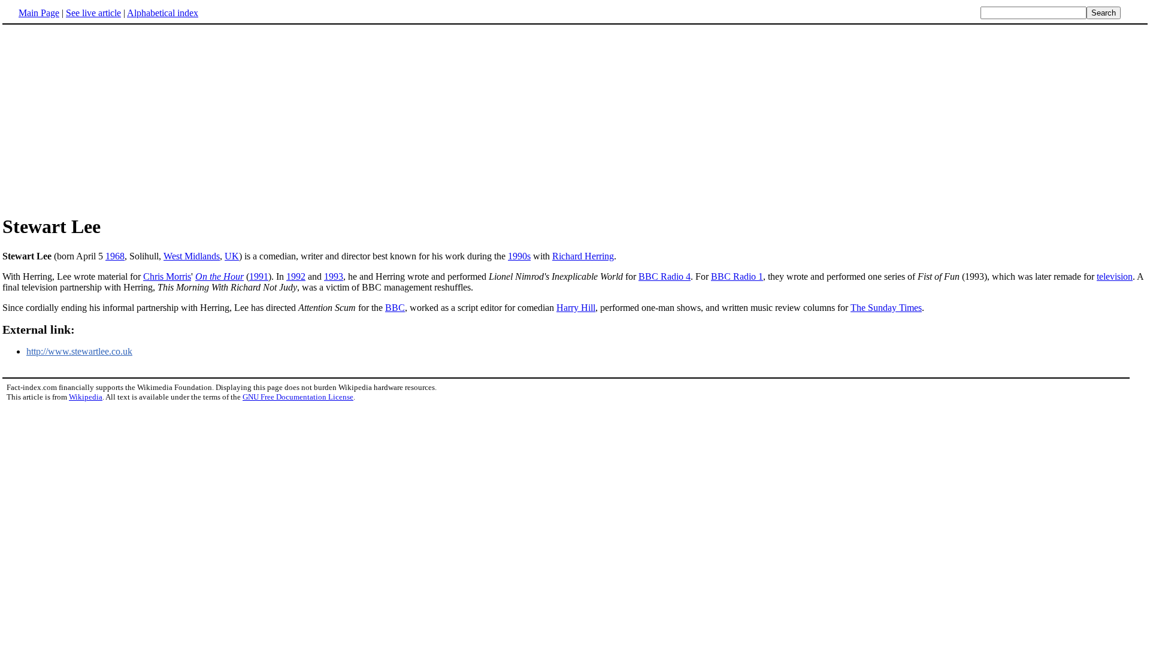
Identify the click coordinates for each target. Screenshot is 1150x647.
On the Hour (219, 276)
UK (232, 256)
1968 (115, 256)
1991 (258, 276)
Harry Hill (575, 308)
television (1115, 276)
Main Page (39, 13)
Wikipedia (85, 396)
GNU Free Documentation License (298, 396)
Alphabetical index (162, 13)
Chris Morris (167, 276)
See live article (93, 13)
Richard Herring (583, 256)
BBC (395, 308)
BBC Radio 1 (737, 276)
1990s (519, 256)
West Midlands (192, 256)
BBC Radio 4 (664, 276)
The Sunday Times (886, 308)
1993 (333, 276)
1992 (295, 276)
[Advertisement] (575, 119)
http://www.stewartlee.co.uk (79, 351)
